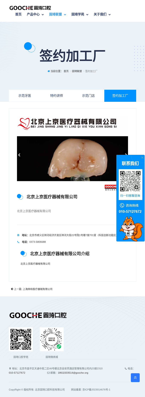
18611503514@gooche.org (73, 372)
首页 (18, 14)
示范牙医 (24, 96)
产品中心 (33, 14)
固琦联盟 (55, 14)
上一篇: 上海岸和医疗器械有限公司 (33, 289)
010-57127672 (17, 372)
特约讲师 (56, 96)
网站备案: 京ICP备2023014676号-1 (87, 389)
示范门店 (88, 96)
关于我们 (100, 14)
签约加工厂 (120, 96)
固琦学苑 (77, 14)
